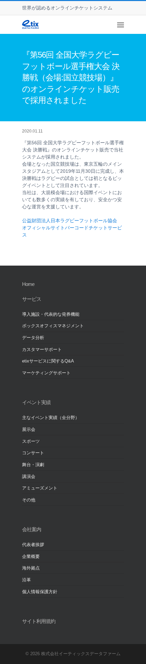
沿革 (26, 580)
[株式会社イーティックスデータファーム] (30, 27)
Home (28, 284)
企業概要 (31, 556)
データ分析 (33, 337)
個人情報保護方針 (39, 591)
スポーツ (31, 441)
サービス (31, 299)
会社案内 (31, 529)
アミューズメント (39, 488)
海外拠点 (31, 568)
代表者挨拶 (33, 544)
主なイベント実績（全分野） (50, 417)
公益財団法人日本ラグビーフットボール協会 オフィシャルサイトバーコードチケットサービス (72, 227)
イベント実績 (36, 402)
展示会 (28, 429)
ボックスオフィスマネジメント (53, 326)
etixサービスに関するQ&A (48, 361)
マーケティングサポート (46, 373)
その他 (28, 500)
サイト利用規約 (38, 621)
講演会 (28, 476)
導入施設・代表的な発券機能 (50, 314)
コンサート (33, 453)
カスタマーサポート (42, 349)
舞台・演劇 (33, 464)
